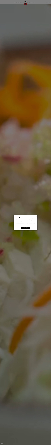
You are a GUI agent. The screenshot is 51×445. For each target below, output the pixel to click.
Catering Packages (25, 227)
